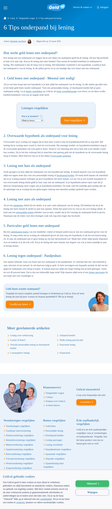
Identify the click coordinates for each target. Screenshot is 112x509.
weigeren (20, 502)
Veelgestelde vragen (27, 18)
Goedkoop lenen (18, 304)
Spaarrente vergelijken (56, 454)
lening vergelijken (34, 91)
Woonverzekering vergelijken (19, 463)
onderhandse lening (20, 232)
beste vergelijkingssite (67, 91)
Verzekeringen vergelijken (18, 426)
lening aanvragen (97, 272)
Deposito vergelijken (55, 458)
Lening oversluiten (54, 444)
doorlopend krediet (65, 175)
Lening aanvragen (54, 440)
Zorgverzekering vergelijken (19, 468)
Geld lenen (51, 426)
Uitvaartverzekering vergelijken (20, 458)
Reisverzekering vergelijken (19, 454)
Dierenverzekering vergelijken (20, 435)
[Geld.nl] (5, 18)
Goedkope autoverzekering (18, 431)
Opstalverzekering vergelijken (19, 449)
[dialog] (56, 489)
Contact (49, 397)
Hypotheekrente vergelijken (58, 449)
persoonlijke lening (25, 212)
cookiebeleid (46, 499)
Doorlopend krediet (54, 435)
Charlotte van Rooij (18, 41)
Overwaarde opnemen (60, 156)
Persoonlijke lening (54, 431)
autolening (18, 205)
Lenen (12, 18)
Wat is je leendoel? (30, 116)
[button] (36, 504)
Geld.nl (56, 7)
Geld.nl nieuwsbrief (88, 389)
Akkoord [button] (92, 483)
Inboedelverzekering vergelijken (20, 440)
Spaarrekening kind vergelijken (53, 465)
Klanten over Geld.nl (55, 401)
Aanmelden (85, 402)
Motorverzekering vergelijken (19, 444)
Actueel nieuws (53, 405)
